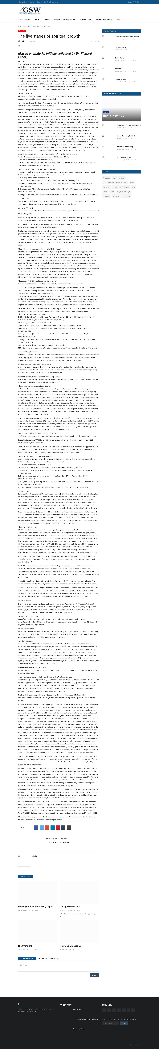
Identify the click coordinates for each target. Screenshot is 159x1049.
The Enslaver (52, 842)
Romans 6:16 (54, 172)
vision (105, 192)
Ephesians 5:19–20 (47, 549)
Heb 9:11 (42, 609)
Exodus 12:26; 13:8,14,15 (39, 372)
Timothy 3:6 (38, 443)
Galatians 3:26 (27, 502)
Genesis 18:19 (23, 372)
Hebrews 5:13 (35, 136)
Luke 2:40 (28, 266)
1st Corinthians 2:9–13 (52, 547)
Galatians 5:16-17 (43, 178)
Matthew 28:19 (48, 165)
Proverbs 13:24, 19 (84, 242)
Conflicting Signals (79, 1029)
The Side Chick (120, 47)
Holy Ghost (106, 196)
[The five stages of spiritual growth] (58, 46)
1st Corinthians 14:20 (84, 147)
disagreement (121, 192)
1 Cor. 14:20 (70, 661)
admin (24, 41)
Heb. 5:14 (87, 661)
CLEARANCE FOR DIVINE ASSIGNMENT (85, 1019)
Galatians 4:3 (26, 142)
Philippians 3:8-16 (58, 452)
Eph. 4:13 (79, 661)
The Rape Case (120, 79)
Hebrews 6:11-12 (91, 194)
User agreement (134, 1045)
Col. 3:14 (68, 649)
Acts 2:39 (48, 348)
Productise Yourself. (124, 157)
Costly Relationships (70, 906)
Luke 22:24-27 (40, 421)
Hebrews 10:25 (68, 277)
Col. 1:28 (52, 663)
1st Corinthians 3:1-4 (44, 160)
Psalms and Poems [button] (104, 20)
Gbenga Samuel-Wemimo (27, 2)
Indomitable (119, 58)
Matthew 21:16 (61, 122)
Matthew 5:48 (79, 695)
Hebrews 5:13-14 (72, 452)
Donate (39, 2)
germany (116, 196)
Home (37, 20)
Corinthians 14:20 (44, 452)
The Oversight (25, 946)
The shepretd (125, 196)
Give (119, 20)
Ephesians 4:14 (62, 144)
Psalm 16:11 (70, 311)
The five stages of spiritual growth (127, 36)
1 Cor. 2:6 (27, 663)
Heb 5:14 (67, 612)
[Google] (47, 827)
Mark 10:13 (80, 224)
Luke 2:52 (40, 584)
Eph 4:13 (88, 762)
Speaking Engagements (51, 2)
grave (114, 178)
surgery (121, 178)
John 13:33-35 (63, 411)
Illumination (26, 26)
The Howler (77, 1009)
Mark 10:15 (89, 290)
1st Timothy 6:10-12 (73, 180)
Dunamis (118, 69)
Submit (94, 975)
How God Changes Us (70, 946)
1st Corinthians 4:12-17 (74, 194)
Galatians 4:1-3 (62, 157)
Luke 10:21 (62, 125)
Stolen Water (64, 842)
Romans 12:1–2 (90, 552)
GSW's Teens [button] (25, 20)
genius (131, 183)
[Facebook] (36, 827)
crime (133, 187)
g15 (129, 192)
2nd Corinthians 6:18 (57, 311)
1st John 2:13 (53, 252)
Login (130, 2)
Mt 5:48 (34, 607)
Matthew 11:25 (48, 125)
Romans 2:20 (65, 127)
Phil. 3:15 (44, 663)
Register (137, 2)
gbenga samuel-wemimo (121, 187)
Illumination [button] (86, 20)
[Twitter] (42, 827)
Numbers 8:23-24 (62, 429)
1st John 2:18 (36, 271)
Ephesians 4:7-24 (28, 562)
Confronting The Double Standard (129, 125)
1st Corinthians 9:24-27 (59, 189)
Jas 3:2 (40, 607)
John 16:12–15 (67, 547)
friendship (106, 178)
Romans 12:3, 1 (26, 443)
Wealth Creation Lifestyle (125, 147)
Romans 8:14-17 (43, 311)
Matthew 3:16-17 (60, 581)
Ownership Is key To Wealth (126, 136)
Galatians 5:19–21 (29, 541)
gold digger (106, 187)
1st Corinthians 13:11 (26, 198)
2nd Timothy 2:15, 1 (28, 452)
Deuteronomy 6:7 (56, 372)
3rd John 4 (92, 348)
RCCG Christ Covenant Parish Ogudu (115, 183)
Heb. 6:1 (75, 649)
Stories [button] (46, 20)
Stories (106, 112)
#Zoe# (112, 192)
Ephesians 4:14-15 (73, 162)
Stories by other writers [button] (65, 20)
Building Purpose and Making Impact (36, 906)
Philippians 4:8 (25, 186)
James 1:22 (63, 172)
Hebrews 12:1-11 (34, 484)
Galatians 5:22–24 (64, 535)
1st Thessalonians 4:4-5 (77, 189)
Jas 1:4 (66, 609)
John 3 (58, 713)
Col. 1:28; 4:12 (63, 685)
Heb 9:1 (42, 667)
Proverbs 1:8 (33, 370)
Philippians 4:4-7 (82, 311)
